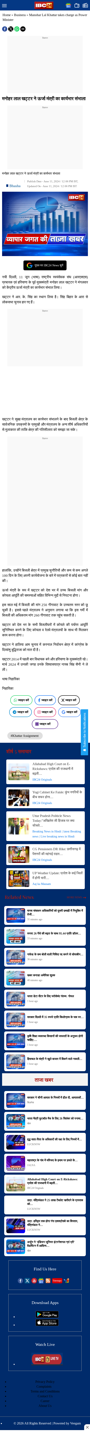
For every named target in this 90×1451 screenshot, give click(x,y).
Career (45, 1401)
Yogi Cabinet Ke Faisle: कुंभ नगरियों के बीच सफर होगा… (57, 794)
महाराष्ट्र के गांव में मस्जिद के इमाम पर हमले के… (52, 1160)
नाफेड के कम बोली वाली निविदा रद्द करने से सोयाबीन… (55, 954)
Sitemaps (57, 1280)
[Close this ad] (87, 1427)
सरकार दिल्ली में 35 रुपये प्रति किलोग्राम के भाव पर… (55, 1017)
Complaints (43, 1386)
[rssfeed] (48, 1282)
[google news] (41, 1282)
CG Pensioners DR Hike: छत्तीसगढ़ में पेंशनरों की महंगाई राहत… (56, 851)
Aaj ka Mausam (41, 884)
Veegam (75, 1423)
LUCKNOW (33, 1144)
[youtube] (34, 1282)
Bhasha (15, 186)
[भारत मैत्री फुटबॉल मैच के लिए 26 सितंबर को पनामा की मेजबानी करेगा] (15, 1121)
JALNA (31, 1165)
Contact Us (45, 1396)
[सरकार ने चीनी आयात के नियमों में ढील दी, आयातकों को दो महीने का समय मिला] (15, 1100)
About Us (45, 1406)
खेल (29, 1123)
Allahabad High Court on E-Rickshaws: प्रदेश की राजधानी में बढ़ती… (52, 768)
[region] (45, 66)
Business (20, 15)
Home (7, 15)
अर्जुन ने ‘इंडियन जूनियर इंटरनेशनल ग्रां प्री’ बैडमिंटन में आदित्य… (51, 1243)
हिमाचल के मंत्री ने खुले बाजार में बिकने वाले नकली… (54, 1058)
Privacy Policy (45, 1381)
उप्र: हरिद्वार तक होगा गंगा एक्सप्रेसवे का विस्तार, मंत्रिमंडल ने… (52, 1223)
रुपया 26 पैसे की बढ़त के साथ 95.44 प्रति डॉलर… (54, 933)
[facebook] (20, 1282)
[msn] (66, 1282)
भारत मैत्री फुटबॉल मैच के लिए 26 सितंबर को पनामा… (55, 1118)
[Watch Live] (47, 1364)
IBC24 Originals (42, 779)
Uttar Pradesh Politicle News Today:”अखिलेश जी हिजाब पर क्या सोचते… (53, 820)
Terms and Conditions (45, 1391)
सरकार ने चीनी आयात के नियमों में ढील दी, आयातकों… (55, 1097)
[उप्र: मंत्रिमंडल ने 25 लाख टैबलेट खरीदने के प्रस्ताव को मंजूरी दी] (15, 1205)
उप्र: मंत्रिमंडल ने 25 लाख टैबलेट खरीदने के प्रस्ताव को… (55, 1202)
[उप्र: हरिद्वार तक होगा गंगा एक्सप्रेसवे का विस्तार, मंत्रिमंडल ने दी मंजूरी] (15, 1226)
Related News (19, 897)
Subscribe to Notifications (84, 730)
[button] (4, 6)
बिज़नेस (30, 1102)
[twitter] (27, 1282)
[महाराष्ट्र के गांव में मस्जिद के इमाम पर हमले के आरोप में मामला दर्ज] (15, 1163)
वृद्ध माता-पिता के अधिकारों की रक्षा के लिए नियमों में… (54, 1139)
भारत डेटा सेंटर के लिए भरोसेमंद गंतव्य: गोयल (50, 996)
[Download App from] (47, 1316)
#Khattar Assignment (25, 736)
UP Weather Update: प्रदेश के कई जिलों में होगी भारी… (57, 875)
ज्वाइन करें (23, 700)
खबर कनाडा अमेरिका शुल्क (41, 975)
